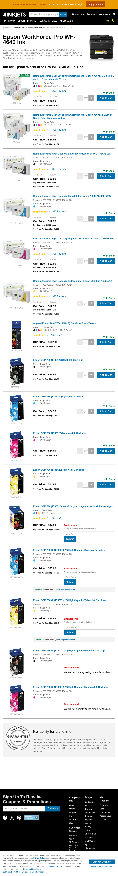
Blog (71, 823)
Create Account (96, 14)
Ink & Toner (13, 27)
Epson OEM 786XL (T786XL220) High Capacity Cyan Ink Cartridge (69, 550)
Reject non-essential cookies (102, 866)
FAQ (86, 805)
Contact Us (89, 802)
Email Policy (74, 819)
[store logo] (14, 14)
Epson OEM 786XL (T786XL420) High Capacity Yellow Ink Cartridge (69, 600)
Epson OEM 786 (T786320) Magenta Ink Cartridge (59, 433)
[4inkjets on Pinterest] (19, 818)
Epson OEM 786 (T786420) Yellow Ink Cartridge (58, 470)
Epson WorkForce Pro (34, 27)
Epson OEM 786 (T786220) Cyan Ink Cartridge (58, 396)
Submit (70, 539)
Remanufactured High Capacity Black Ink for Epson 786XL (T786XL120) (72, 153)
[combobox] (48, 14)
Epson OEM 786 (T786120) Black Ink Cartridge (58, 360)
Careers (72, 816)
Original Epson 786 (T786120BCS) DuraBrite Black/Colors (64, 323)
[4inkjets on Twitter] (12, 818)
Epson (22, 27)
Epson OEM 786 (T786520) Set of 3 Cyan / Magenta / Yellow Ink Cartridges (73, 506)
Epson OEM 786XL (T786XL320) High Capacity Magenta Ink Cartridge (70, 687)
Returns (88, 816)
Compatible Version (67, 590)
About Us (73, 805)
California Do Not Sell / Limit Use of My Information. (23, 872)
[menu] (59, 21)
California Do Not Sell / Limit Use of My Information (90, 841)
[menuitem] (4, 21)
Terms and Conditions (32, 869)
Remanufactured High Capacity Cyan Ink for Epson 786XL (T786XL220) (72, 196)
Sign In (107, 14)
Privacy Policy (39, 858)
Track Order (80, 14)
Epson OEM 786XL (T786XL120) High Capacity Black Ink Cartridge (69, 650)
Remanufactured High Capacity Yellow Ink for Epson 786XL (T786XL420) (72, 281)
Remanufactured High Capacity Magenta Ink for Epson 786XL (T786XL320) (73, 238)
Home (5, 27)
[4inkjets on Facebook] (5, 818)
